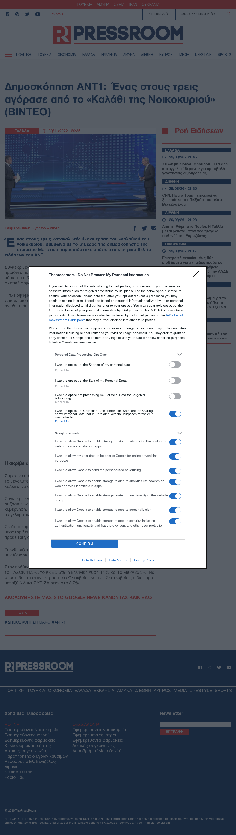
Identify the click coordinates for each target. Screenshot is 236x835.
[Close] (197, 275)
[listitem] (118, 354)
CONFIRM (84, 543)
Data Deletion (92, 560)
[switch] (175, 364)
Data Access (118, 560)
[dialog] (118, 417)
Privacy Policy (144, 560)
